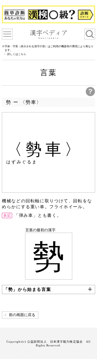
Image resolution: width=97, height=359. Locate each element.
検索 (89, 34)
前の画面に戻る (22, 315)
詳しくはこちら (16, 54)
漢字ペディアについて (7, 34)
